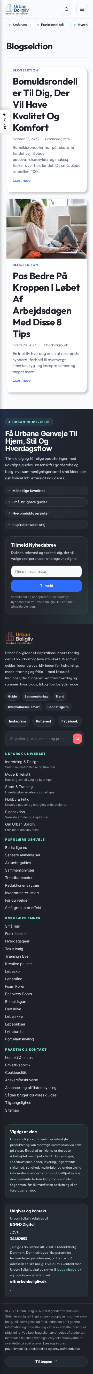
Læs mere (21, 180)
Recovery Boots (18, 994)
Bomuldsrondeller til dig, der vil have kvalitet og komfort (45, 104)
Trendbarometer (19, 877)
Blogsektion (25, 70)
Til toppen (43, 1361)
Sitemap (12, 1110)
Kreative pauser (18, 963)
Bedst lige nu (16, 847)
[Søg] (66, 9)
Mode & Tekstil (28, 777)
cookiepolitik (38, 1349)
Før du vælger (17, 900)
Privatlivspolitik (17, 1065)
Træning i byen (17, 956)
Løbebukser (15, 1024)
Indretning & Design (30, 764)
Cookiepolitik (16, 1072)
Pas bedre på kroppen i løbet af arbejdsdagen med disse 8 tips (46, 304)
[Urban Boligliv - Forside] (31, 9)
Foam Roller (15, 986)
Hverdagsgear (17, 941)
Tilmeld (46, 586)
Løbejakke (14, 1016)
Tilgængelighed (18, 1102)
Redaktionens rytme (22, 885)
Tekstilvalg (14, 949)
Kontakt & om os (19, 1057)
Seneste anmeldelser (22, 855)
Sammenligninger (19, 870)
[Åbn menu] (82, 9)
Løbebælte (14, 1031)
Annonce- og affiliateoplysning (31, 1087)
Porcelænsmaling (19, 1039)
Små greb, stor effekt (23, 907)
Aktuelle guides (18, 862)
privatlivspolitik (16, 1349)
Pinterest (43, 721)
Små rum (20, 25)
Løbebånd (13, 979)
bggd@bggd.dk (69, 1269)
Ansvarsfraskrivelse (21, 1080)
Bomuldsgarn (16, 1001)
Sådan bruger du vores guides (31, 1095)
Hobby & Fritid (36, 802)
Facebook (69, 721)
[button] (5, 121)
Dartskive (13, 1009)
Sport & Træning (30, 789)
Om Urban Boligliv (22, 826)
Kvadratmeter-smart (22, 893)
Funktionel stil (52, 25)
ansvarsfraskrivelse (66, 1349)
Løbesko (12, 971)
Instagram (17, 721)
